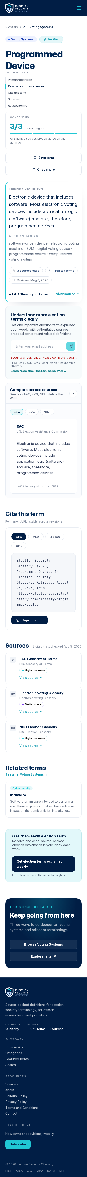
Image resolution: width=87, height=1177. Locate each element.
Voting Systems (22, 39)
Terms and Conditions (22, 1108)
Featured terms (17, 1059)
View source (67, 294)
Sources (14, 99)
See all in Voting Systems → (26, 774)
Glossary (11, 27)
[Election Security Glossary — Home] (17, 8)
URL (19, 545)
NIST (47, 411)
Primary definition (20, 79)
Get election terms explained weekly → (39, 863)
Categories (13, 1053)
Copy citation (32, 620)
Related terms (17, 105)
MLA (36, 537)
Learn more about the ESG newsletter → (39, 370)
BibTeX (55, 537)
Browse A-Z (14, 1047)
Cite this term (17, 92)
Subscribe (18, 1144)
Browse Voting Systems (43, 944)
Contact (11, 1113)
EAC (16, 411)
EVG (32, 411)
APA (19, 537)
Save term (46, 158)
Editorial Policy (16, 1096)
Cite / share (46, 169)
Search (10, 1065)
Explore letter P (43, 956)
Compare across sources (26, 86)
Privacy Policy (16, 1102)
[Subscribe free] (70, 346)
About (9, 1090)
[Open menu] (79, 8)
